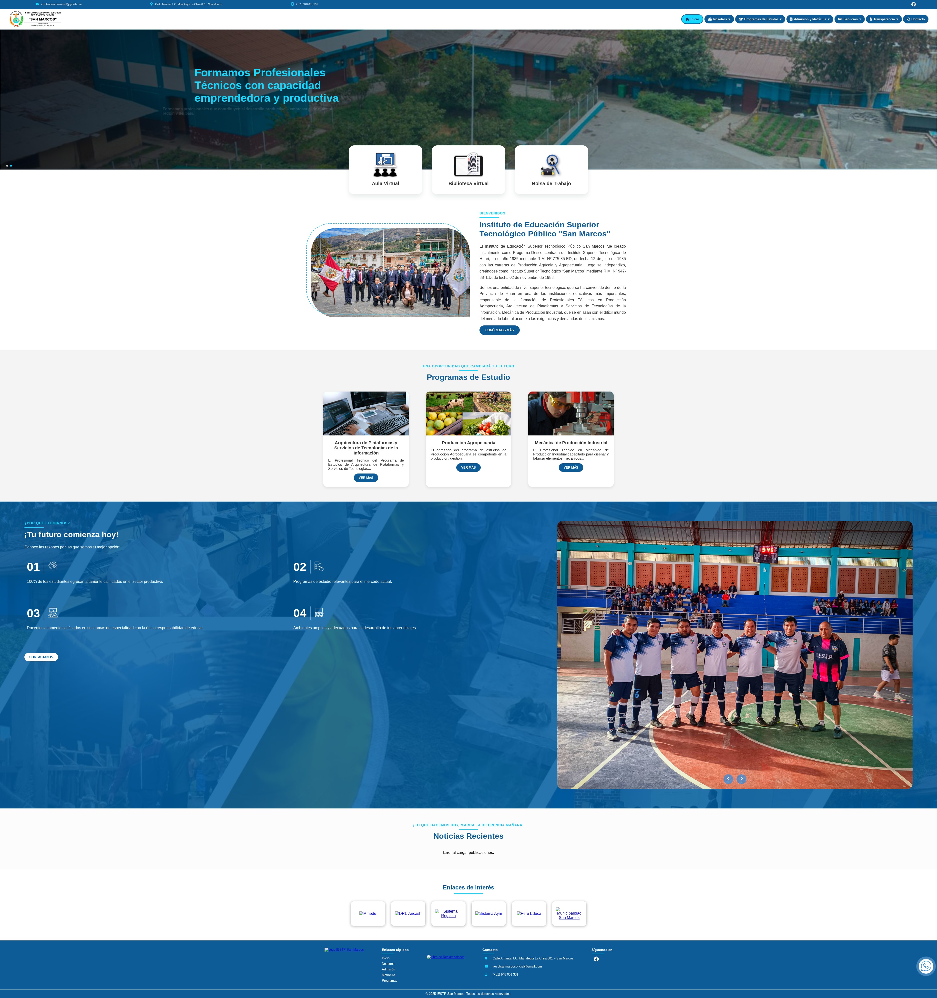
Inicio (695, 19)
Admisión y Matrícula (810, 19)
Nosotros (720, 19)
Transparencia (884, 19)
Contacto (918, 19)
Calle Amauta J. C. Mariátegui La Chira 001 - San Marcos (189, 4)
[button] (728, 779)
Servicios (851, 19)
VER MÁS (366, 478)
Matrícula (388, 975)
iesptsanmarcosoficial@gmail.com (61, 4)
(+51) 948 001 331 (307, 4)
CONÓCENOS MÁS (499, 330)
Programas (389, 980)
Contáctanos (41, 657)
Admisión (388, 969)
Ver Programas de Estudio (218, 119)
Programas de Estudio (761, 19)
